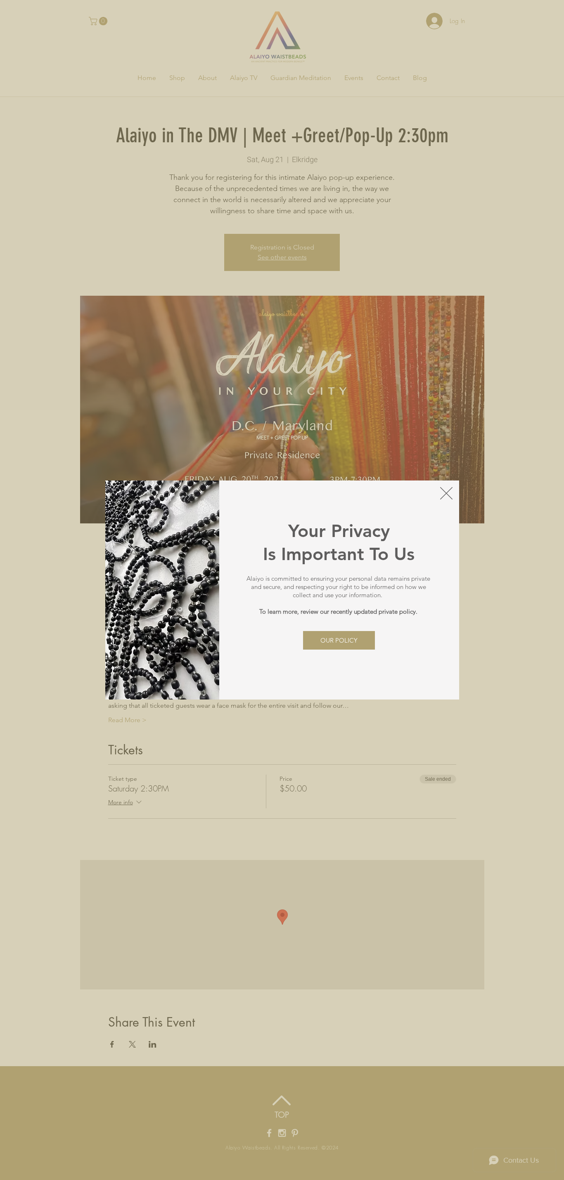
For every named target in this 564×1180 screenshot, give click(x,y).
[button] (446, 493)
